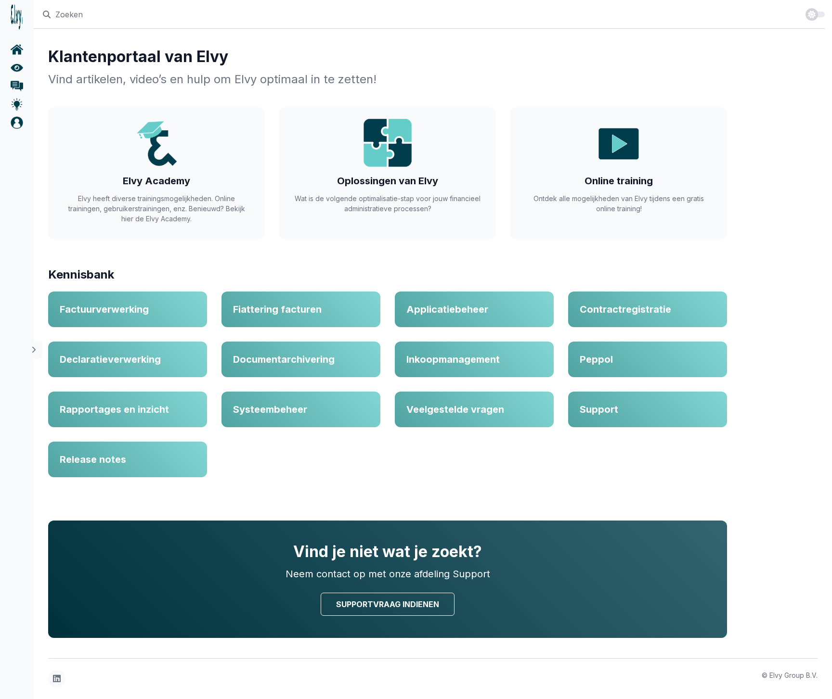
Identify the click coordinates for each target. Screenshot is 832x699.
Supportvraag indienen (387, 604)
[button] (16, 123)
